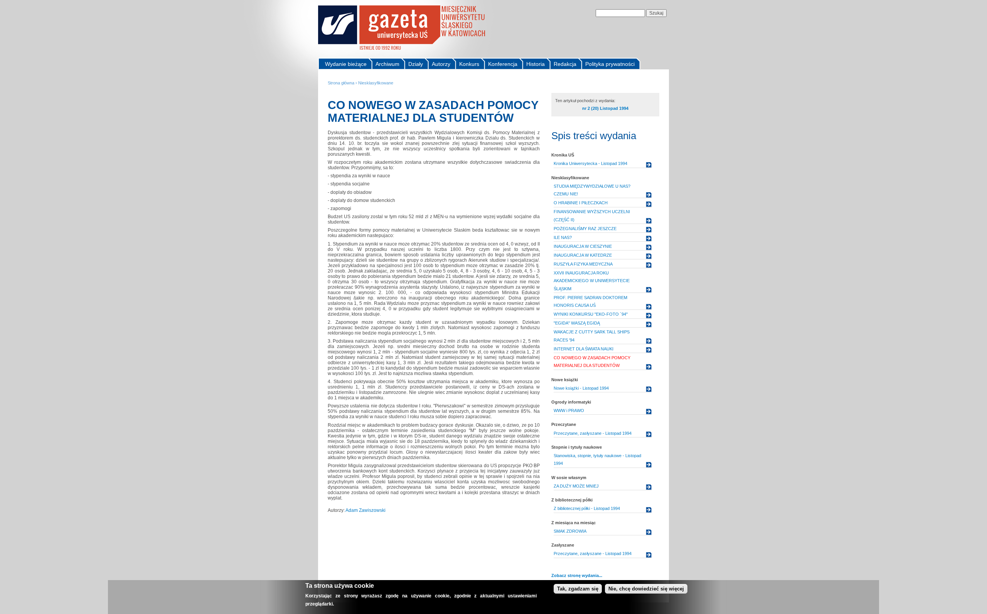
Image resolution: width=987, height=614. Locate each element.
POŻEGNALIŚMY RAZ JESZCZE (585, 228)
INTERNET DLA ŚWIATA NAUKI (583, 349)
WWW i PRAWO (569, 410)
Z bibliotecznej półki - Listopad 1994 (587, 508)
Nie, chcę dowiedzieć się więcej (646, 589)
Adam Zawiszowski (365, 510)
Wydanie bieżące (346, 64)
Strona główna (341, 83)
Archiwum (387, 64)
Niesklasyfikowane (375, 83)
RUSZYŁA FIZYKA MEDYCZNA (583, 264)
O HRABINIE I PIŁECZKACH (581, 202)
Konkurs (469, 64)
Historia (535, 64)
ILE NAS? (563, 237)
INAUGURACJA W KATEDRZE (583, 255)
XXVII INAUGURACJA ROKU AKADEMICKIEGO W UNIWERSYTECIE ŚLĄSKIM (592, 281)
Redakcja (565, 64)
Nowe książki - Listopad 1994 (581, 388)
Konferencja (502, 64)
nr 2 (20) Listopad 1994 (605, 108)
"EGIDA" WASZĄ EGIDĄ (577, 323)
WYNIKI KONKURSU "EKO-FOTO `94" (591, 314)
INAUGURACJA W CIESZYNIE (583, 246)
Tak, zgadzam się (577, 589)
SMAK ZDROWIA (570, 531)
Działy (415, 64)
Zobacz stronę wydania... (576, 575)
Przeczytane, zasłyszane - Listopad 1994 (593, 433)
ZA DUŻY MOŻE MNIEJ (576, 486)
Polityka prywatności (610, 64)
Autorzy (441, 64)
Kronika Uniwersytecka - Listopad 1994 (590, 163)
